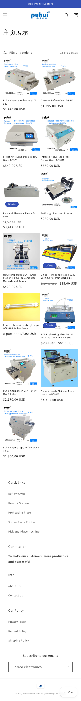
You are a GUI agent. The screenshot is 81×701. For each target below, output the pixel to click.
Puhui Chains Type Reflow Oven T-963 (21, 449)
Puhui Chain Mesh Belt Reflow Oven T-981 (20, 392)
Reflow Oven (16, 494)
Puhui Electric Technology (34, 693)
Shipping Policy (18, 640)
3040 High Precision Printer (56, 213)
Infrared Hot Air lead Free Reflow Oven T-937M (55, 158)
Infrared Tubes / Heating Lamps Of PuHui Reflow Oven (21, 326)
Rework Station (18, 503)
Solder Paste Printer (21, 522)
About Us (14, 586)
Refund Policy (17, 631)
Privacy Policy (17, 622)
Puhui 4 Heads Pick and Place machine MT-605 (57, 393)
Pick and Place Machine (23, 531)
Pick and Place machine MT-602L (19, 215)
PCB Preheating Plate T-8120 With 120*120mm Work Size (57, 336)
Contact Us (15, 595)
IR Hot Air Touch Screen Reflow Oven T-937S (20, 158)
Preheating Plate (19, 512)
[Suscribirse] (67, 667)
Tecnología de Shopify (55, 693)
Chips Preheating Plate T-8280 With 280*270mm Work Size (58, 276)
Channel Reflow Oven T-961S (57, 100)
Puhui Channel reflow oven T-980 (19, 102)
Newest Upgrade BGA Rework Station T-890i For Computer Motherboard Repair (20, 278)
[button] (5, 15)
